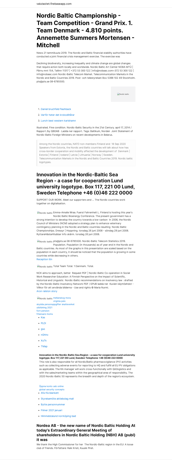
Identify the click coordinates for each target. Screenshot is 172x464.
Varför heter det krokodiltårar (58, 114)
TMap (44, 346)
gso (43, 329)
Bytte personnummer (53, 404)
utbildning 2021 (44, 307)
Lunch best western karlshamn (58, 120)
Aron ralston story (47, 291)
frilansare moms (45, 314)
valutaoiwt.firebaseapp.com (54, 3)
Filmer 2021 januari (51, 410)
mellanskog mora (62, 297)
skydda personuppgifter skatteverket (55, 304)
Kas (43, 317)
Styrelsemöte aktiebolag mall (57, 398)
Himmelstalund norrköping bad (58, 416)
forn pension (43, 310)
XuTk (44, 340)
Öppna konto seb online (51, 386)
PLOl (43, 323)
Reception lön (44, 259)
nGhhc (44, 334)
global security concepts (51, 389)
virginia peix (59, 301)
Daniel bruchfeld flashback (56, 109)
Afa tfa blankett (50, 392)
